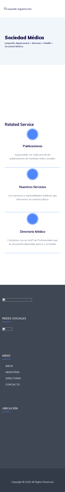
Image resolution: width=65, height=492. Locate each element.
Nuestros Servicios (32, 187)
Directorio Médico (32, 231)
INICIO (9, 365)
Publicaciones (32, 146)
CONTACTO (13, 384)
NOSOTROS (13, 372)
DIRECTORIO (13, 378)
